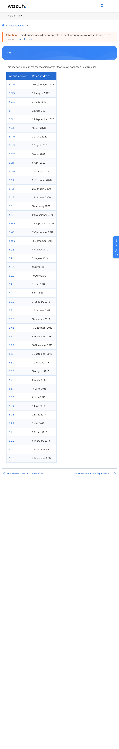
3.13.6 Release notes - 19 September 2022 (92, 473)
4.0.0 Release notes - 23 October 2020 (25, 473)
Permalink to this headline (13, 53)
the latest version (24, 39)
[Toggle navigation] (108, 6)
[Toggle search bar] (102, 6)
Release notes (16, 25)
